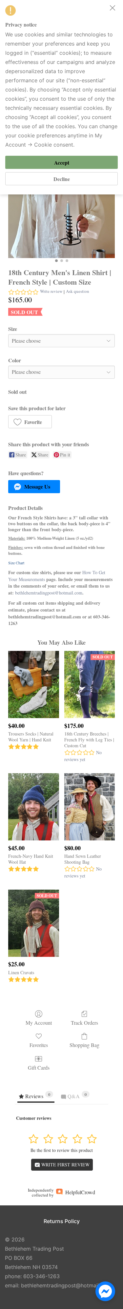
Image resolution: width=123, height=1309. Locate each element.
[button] (30, 421)
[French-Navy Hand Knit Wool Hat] (33, 807)
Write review (51, 291)
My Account (39, 1022)
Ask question (77, 291)
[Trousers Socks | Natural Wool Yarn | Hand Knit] (33, 684)
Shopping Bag (84, 1044)
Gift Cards (39, 1067)
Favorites (39, 1044)
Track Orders (84, 1022)
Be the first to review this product (62, 1150)
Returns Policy (62, 1221)
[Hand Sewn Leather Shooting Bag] (89, 807)
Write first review (65, 1164)
